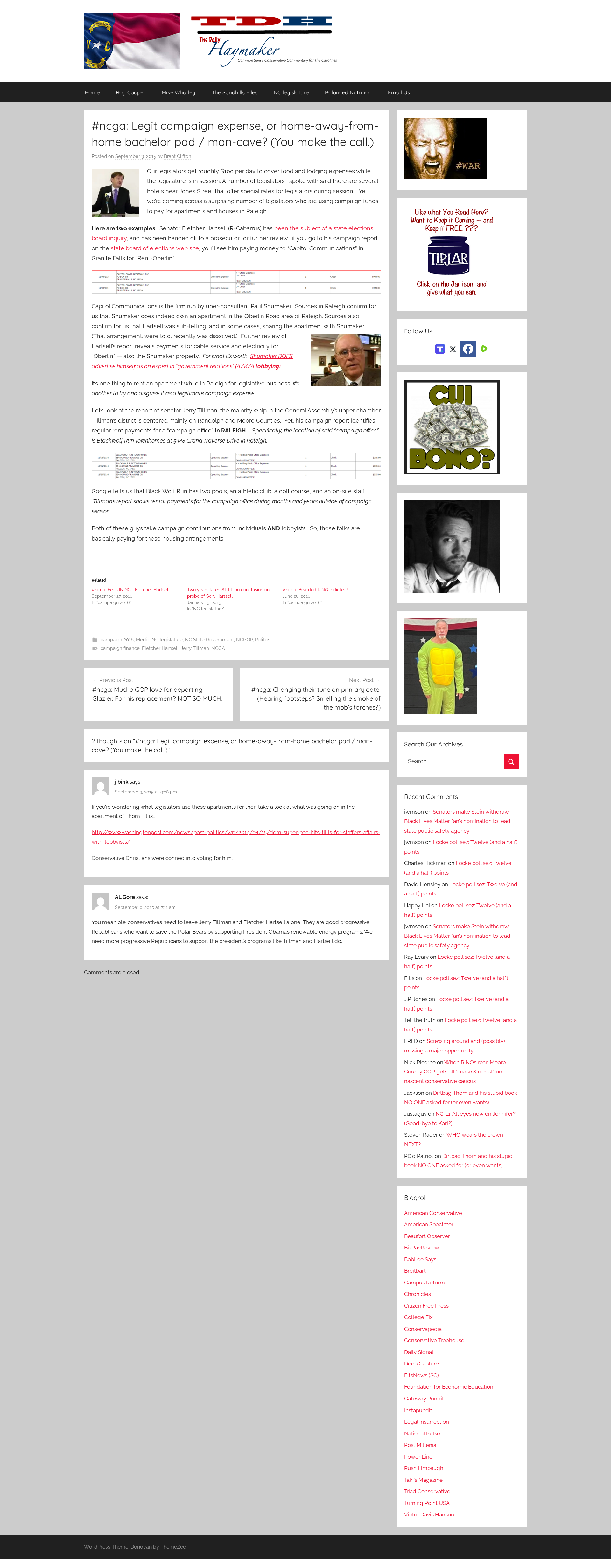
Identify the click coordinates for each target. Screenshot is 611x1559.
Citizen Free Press (426, 1306)
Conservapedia (423, 1329)
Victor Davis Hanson (429, 1514)
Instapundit (418, 1410)
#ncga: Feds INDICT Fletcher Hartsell (131, 589)
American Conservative (433, 1213)
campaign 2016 (117, 640)
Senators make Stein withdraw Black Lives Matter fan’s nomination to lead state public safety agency (457, 821)
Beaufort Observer (427, 1236)
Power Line (418, 1456)
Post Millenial (421, 1445)
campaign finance (120, 648)
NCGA (218, 648)
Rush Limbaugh (423, 1468)
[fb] (468, 349)
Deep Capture (421, 1363)
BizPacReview (421, 1247)
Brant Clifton (177, 156)
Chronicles (417, 1294)
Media (142, 640)
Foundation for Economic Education (448, 1387)
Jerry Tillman (195, 648)
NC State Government (209, 640)
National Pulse (422, 1433)
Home (92, 92)
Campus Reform (424, 1282)
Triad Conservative (427, 1491)
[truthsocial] (440, 348)
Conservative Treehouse (434, 1340)
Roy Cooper (130, 92)
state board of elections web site (154, 248)
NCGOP (244, 640)
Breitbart (415, 1271)
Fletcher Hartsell (160, 648)
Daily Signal (418, 1352)
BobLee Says (420, 1259)
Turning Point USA (427, 1503)
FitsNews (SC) (421, 1375)
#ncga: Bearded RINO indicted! (315, 589)
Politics (262, 640)
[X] (453, 348)
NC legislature (291, 92)
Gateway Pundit (424, 1398)
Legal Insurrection (426, 1422)
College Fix (418, 1317)
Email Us (399, 92)
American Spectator (428, 1224)
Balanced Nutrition (348, 92)
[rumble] (483, 348)
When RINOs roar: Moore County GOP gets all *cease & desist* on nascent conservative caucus (455, 1072)
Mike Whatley (178, 92)
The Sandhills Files (234, 92)
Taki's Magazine (423, 1480)
